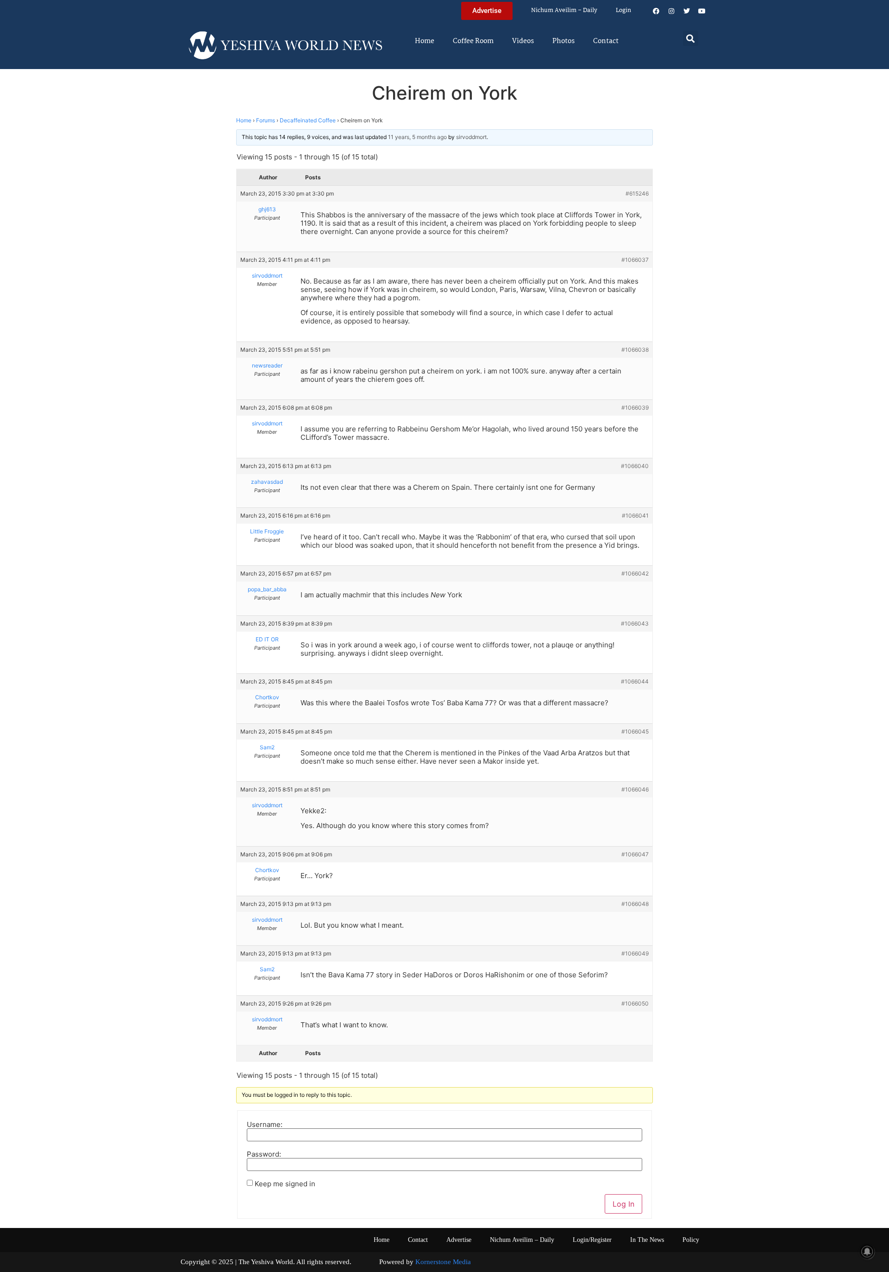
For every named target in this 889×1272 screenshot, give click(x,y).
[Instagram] (671, 11)
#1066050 (635, 1003)
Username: (264, 1124)
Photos (563, 41)
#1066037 (635, 259)
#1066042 (635, 573)
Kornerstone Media (443, 1262)
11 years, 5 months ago (417, 136)
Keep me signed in (285, 1183)
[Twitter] (686, 11)
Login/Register (592, 1239)
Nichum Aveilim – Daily (564, 10)
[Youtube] (701, 11)
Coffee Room (473, 41)
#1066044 (635, 681)
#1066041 (635, 515)
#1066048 (635, 903)
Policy (690, 1239)
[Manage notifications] (867, 1251)
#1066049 (635, 953)
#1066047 (635, 854)
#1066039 (635, 407)
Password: (264, 1154)
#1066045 (635, 731)
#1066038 (635, 349)
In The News (647, 1239)
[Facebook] (656, 11)
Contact (606, 41)
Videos (523, 41)
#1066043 (635, 623)
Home (424, 41)
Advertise (458, 1239)
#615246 (637, 193)
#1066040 (635, 465)
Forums (265, 120)
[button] (690, 38)
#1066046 (635, 789)
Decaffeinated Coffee (308, 120)
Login (623, 10)
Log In (623, 1204)
